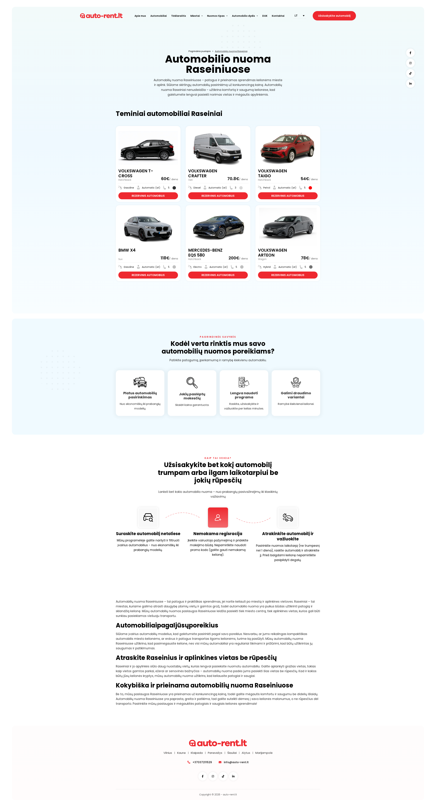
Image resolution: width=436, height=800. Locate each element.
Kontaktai (278, 16)
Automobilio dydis (243, 16)
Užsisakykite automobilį (334, 16)
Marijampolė (263, 753)
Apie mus (140, 16)
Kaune (181, 753)
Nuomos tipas (216, 16)
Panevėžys (215, 753)
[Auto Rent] (101, 16)
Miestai (195, 16)
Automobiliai (158, 16)
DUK (264, 16)
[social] (410, 53)
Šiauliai (232, 753)
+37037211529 (202, 762)
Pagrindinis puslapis (200, 51)
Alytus (246, 753)
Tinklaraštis (178, 16)
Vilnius (168, 753)
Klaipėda (197, 753)
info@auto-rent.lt (236, 762)
